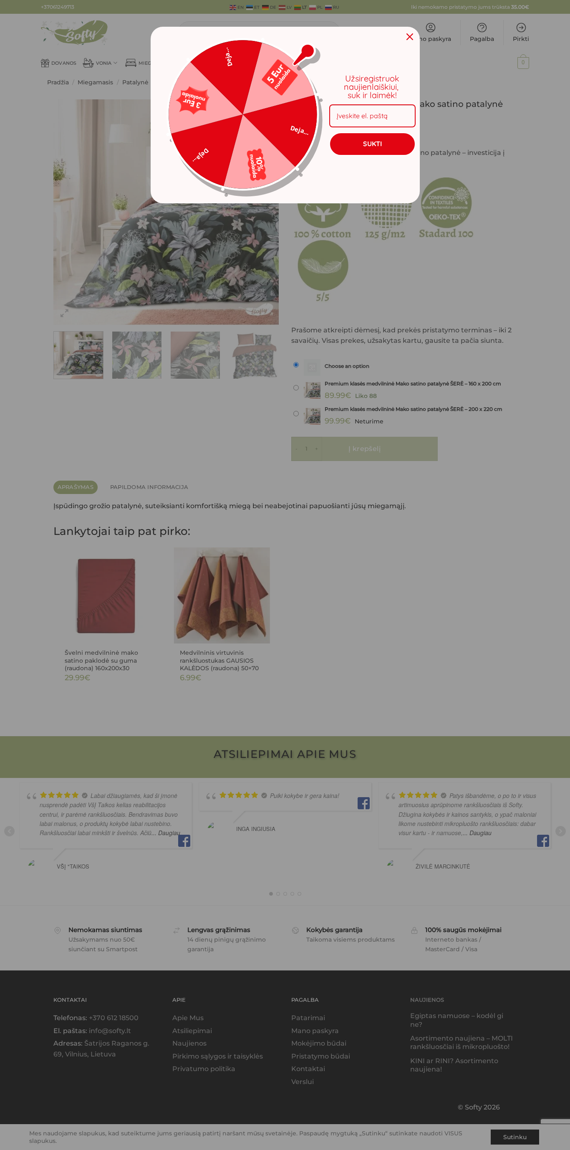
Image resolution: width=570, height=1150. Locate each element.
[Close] (410, 37)
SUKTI (372, 143)
